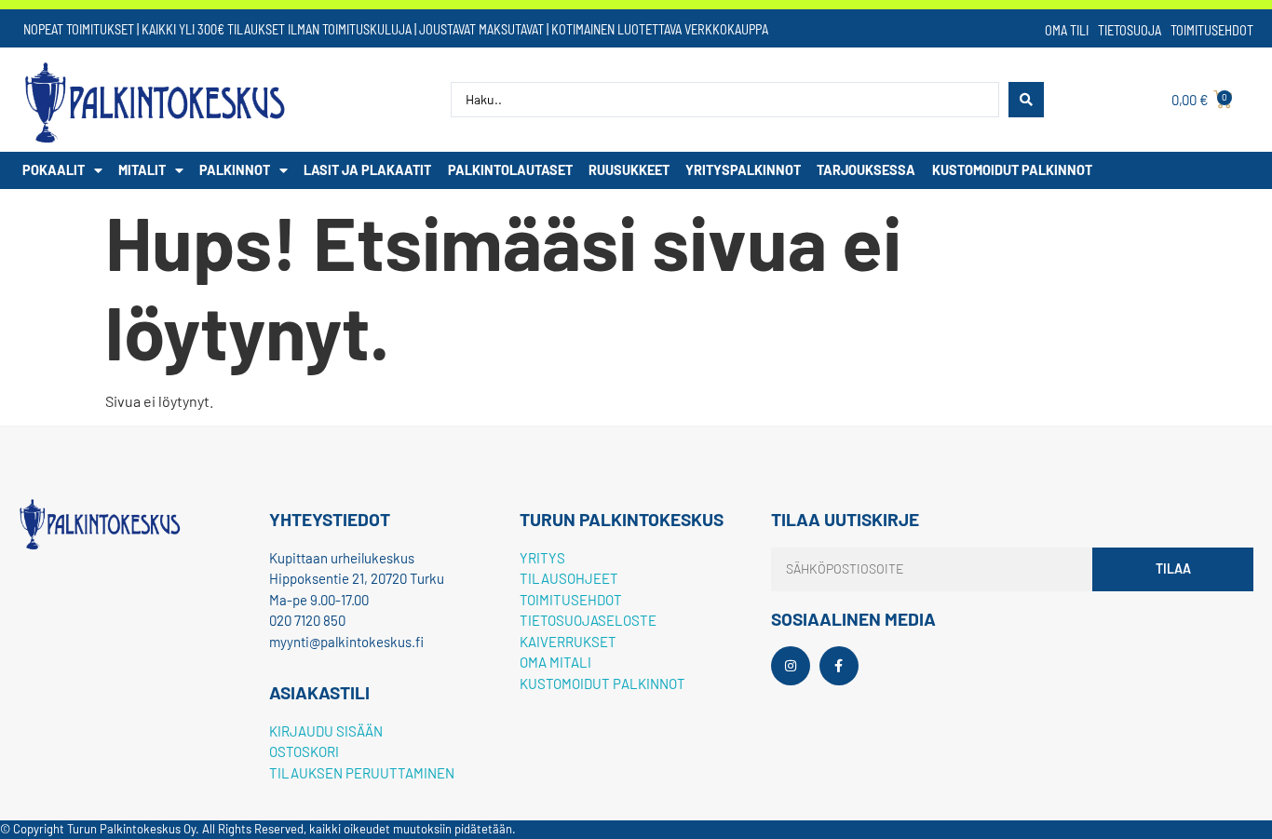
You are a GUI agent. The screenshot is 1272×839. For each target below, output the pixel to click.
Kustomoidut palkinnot (1012, 170)
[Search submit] (1026, 99)
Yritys (542, 557)
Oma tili (1067, 30)
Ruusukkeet (629, 170)
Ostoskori (304, 751)
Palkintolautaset (510, 170)
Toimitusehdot (1212, 30)
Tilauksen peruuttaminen (361, 773)
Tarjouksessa (866, 170)
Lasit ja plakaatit (367, 170)
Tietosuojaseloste (588, 620)
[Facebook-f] (839, 665)
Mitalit (142, 170)
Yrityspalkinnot (743, 170)
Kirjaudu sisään (326, 731)
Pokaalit (53, 170)
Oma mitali (555, 662)
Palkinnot (234, 170)
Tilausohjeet (569, 578)
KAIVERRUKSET (568, 641)
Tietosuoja (1129, 30)
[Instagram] (790, 665)
